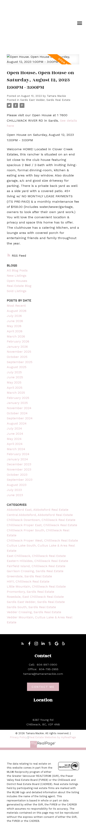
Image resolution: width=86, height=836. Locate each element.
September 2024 (20, 418)
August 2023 (16, 485)
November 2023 (19, 469)
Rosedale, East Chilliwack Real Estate (35, 597)
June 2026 (15, 321)
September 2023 (19, 480)
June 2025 (15, 377)
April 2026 (14, 331)
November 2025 (19, 351)
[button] (22, 643)
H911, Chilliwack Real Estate (28, 581)
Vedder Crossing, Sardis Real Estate (34, 612)
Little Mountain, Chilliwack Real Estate (36, 586)
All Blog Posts (17, 270)
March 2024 (16, 449)
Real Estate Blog (19, 286)
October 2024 (17, 413)
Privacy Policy (18, 737)
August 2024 (17, 423)
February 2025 (18, 398)
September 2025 (19, 362)
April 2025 (14, 387)
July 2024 (14, 428)
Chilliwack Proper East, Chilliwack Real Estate (42, 525)
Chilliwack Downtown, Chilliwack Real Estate (41, 520)
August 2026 (16, 311)
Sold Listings (16, 291)
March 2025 (16, 392)
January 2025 (17, 403)
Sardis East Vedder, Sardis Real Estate (45, 99)
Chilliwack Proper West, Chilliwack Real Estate (42, 540)
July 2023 (14, 490)
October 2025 (17, 357)
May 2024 (14, 439)
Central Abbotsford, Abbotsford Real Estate (40, 515)
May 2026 (14, 326)
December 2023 (19, 464)
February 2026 (18, 341)
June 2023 (15, 495)
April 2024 (15, 444)
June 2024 (15, 434)
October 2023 (17, 475)
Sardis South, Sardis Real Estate (31, 607)
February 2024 (18, 454)
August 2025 (16, 367)
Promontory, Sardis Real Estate (30, 592)
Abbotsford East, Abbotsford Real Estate (37, 510)
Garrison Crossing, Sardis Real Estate (35, 571)
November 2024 (19, 408)
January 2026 (17, 346)
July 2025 (14, 372)
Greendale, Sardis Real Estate (29, 576)
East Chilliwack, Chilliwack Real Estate (36, 556)
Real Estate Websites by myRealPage (52, 737)
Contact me (43, 686)
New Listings (16, 275)
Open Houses (17, 281)
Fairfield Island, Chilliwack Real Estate (36, 566)
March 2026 (16, 336)
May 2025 (14, 382)
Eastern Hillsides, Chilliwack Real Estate (37, 561)
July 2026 (14, 316)
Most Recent (16, 305)
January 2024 (17, 459)
